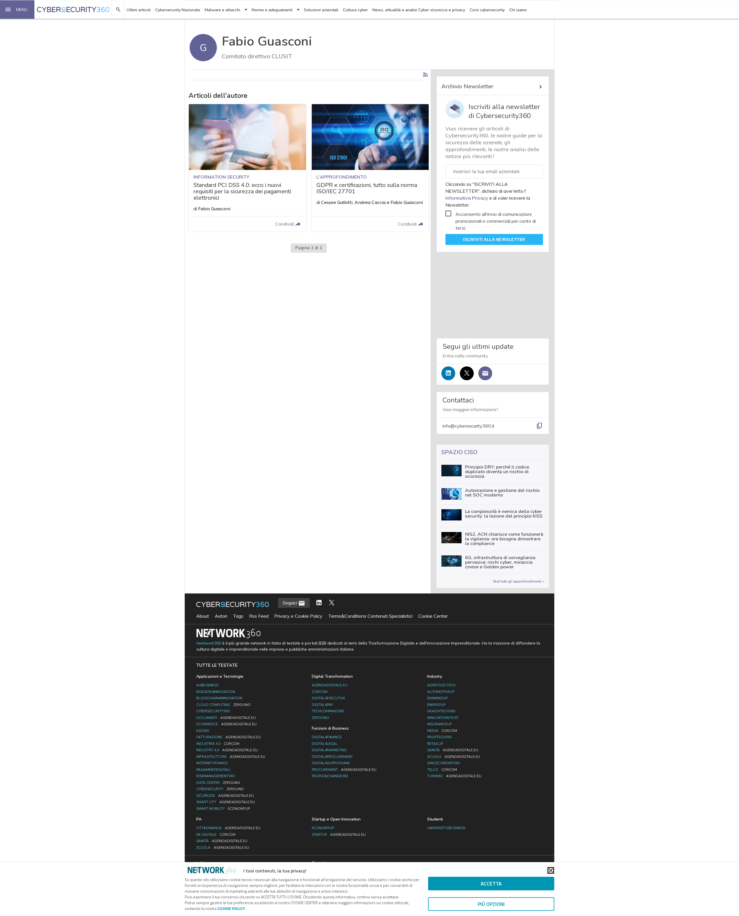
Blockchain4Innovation (219, 698)
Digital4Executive (328, 698)
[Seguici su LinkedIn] (448, 373)
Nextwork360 (208, 643)
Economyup (323, 828)
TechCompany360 (328, 711)
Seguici (290, 603)
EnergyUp (436, 705)
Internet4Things (211, 763)
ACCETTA (491, 883)
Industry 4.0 (227, 750)
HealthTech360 (441, 711)
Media (442, 730)
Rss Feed (258, 616)
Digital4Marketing (329, 750)
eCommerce (226, 724)
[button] (17, 9)
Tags (238, 616)
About (202, 616)
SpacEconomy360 (443, 763)
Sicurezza (225, 795)
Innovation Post (443, 717)
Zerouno (320, 717)
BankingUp (437, 698)
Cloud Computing (223, 705)
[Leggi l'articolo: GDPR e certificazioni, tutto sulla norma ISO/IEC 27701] (370, 167)
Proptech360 (439, 737)
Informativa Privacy (467, 198)
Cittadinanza (228, 828)
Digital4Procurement (332, 756)
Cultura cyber (355, 10)
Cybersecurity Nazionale (177, 10)
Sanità (452, 750)
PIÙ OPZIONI (491, 904)
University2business (446, 828)
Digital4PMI (322, 705)
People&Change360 (330, 776)
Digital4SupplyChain (331, 763)
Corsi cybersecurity (487, 10)
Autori (221, 616)
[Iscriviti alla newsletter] (485, 373)
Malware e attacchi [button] (222, 10)
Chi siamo (518, 10)
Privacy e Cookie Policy (298, 616)
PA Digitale (215, 834)
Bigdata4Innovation (215, 692)
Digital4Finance (327, 737)
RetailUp (435, 743)
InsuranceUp (439, 724)
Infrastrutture (230, 756)
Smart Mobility (223, 808)
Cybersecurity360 (212, 711)
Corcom (319, 692)
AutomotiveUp (440, 692)
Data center (218, 782)
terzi (460, 228)
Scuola (453, 756)
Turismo (454, 776)
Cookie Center (433, 616)
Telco (442, 769)
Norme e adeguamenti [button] (272, 10)
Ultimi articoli (139, 10)
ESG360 (202, 730)
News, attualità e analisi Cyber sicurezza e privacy (418, 10)
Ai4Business (207, 685)
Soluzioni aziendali (321, 10)
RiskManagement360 (215, 776)
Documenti (226, 717)
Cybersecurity (220, 789)
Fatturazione (228, 737)
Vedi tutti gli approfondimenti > (518, 581)
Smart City (225, 802)
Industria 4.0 (217, 743)
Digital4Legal (324, 743)
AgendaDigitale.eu (329, 685)
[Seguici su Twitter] (467, 373)
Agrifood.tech (441, 685)
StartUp (339, 834)
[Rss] (425, 75)
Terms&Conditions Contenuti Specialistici (370, 616)
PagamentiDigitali (213, 769)
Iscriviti (494, 239)
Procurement (344, 769)
